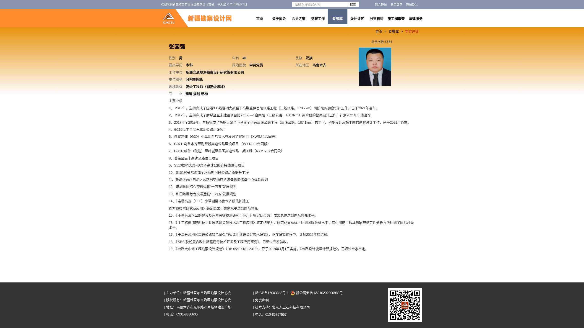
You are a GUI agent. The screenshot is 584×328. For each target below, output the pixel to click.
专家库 (337, 18)
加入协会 (381, 4)
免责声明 (262, 300)
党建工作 (318, 18)
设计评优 (357, 18)
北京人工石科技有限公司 (291, 307)
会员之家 (298, 18)
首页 (259, 18)
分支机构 (376, 18)
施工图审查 (396, 18)
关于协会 (279, 18)
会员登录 (396, 4)
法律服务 (415, 18)
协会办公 (412, 4)
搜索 (353, 4)
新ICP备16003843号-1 (272, 293)
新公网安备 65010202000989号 (319, 293)
